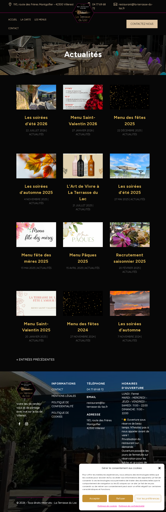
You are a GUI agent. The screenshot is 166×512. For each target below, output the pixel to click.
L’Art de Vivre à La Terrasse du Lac (83, 192)
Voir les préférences (147, 498)
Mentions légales (64, 395)
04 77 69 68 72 (95, 389)
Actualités (36, 134)
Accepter (94, 498)
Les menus (40, 19)
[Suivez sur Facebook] (19, 424)
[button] (159, 468)
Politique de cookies (107, 506)
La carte (26, 19)
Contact (13, 28)
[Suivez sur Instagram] (27, 424)
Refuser (120, 498)
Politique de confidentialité (131, 506)
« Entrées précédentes (35, 359)
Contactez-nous (141, 23)
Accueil (12, 19)
